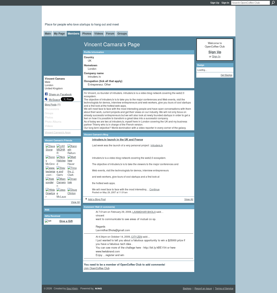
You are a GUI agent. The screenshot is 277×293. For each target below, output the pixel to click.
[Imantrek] (72, 182)
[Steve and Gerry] (61, 171)
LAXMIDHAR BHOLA (144, 211)
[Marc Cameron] (61, 182)
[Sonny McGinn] (50, 160)
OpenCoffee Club (110, 14)
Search (273, 2)
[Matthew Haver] (72, 160)
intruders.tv (157, 145)
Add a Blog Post (97, 199)
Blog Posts (51, 104)
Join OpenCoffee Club (97, 268)
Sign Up (214, 2)
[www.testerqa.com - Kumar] (50, 171)
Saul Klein (72, 288)
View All (75, 202)
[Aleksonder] (50, 182)
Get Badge (226, 75)
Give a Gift (66, 221)
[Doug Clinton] (72, 193)
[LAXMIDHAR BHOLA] (61, 149)
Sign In (225, 2)
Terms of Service (224, 288)
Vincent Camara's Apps (58, 132)
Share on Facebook (60, 94)
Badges (187, 288)
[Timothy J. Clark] (72, 171)
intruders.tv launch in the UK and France (117, 139)
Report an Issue (203, 288)
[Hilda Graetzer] (50, 193)
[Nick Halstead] (61, 160)
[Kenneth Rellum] (72, 149)
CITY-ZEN (136, 236)
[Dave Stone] (50, 149)
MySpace (54, 99)
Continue (154, 189)
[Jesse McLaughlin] (61, 193)
